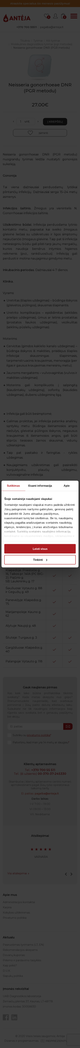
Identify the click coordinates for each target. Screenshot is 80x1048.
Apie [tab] (67, 485)
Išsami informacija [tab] (40, 485)
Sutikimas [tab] (13, 485)
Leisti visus (40, 548)
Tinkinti (38, 559)
